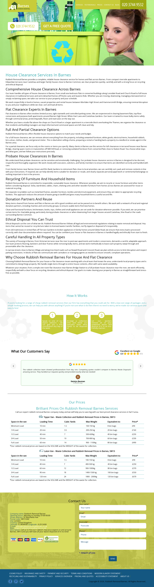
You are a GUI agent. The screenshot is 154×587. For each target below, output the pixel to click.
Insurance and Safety (35, 573)
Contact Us (109, 5)
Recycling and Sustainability (23, 576)
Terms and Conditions (81, 573)
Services (79, 5)
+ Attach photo (87, 553)
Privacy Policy (46, 576)
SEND (112, 558)
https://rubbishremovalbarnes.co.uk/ (30, 528)
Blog (117, 5)
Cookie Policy (15, 573)
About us (124, 576)
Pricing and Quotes (84, 576)
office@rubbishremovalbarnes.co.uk (31, 526)
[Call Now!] (133, 4)
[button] (13, 366)
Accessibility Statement (107, 576)
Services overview (63, 576)
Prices (99, 5)
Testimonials (90, 5)
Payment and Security (58, 573)
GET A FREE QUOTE (57, 26)
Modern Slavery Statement (107, 573)
